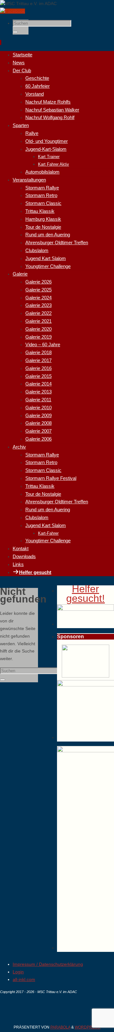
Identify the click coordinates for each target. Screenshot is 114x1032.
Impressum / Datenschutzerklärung (48, 964)
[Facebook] (12, 11)
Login (18, 971)
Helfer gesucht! (85, 593)
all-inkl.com (24, 979)
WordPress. (88, 1027)
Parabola (60, 1027)
